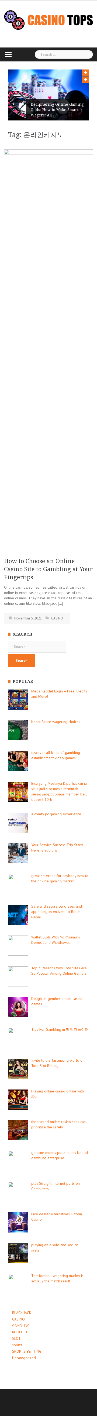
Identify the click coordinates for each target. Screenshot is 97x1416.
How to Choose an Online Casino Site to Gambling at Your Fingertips (48, 569)
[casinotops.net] (48, 19)
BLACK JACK (21, 1312)
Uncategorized (24, 1357)
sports (17, 1344)
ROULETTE (21, 1332)
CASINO (57, 618)
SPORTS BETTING (26, 1351)
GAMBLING (21, 1325)
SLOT (16, 1338)
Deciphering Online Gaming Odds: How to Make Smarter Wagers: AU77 (57, 109)
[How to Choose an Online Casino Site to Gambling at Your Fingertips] (48, 350)
